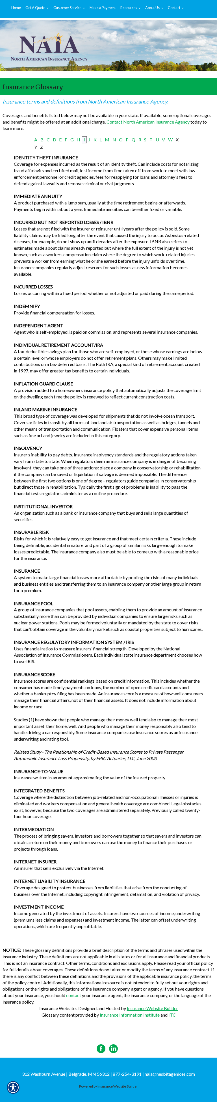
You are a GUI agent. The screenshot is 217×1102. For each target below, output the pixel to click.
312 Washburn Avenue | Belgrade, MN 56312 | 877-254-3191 (82, 1074)
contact (73, 995)
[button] (37, 8)
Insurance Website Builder (152, 1008)
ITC (172, 1014)
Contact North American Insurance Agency (148, 121)
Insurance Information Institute (130, 1014)
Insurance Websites (58, 1008)
